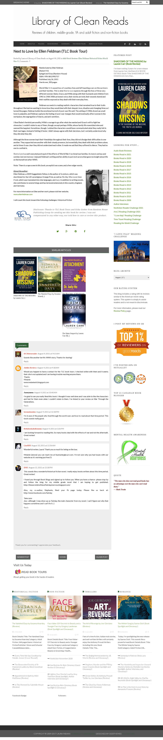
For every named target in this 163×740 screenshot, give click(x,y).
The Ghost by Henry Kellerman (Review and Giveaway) (96, 686)
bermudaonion (30, 412)
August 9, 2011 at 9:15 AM (49, 353)
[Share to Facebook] (85, 231)
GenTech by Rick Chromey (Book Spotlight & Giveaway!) (62, 686)
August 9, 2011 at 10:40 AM (45, 392)
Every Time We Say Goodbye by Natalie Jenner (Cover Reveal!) (26, 656)
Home (22, 44)
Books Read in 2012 (122, 189)
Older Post (102, 557)
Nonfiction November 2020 (61, 658)
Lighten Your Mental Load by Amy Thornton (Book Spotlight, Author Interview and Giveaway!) (62, 676)
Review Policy (120, 311)
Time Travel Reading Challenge (127, 219)
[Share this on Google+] (67, 231)
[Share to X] (58, 231)
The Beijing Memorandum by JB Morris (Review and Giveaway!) (97, 656)
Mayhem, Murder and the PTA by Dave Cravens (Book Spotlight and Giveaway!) (97, 666)
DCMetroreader (30, 354)
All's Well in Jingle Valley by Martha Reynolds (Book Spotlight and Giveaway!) (134, 679)
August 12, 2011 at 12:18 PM (41, 467)
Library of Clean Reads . (83, 733)
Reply (26, 361)
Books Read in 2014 (122, 181)
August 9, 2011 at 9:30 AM (48, 367)
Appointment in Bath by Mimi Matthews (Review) (25, 677)
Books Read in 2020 (122, 158)
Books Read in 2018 (122, 166)
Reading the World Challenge (126, 223)
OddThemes (128, 733)
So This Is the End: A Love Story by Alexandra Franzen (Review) (133, 688)
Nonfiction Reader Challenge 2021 (128, 208)
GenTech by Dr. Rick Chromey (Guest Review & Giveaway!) (63, 666)
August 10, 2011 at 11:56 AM (43, 445)
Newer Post (23, 557)
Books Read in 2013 (122, 185)
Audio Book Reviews (122, 151)
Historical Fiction (96, 58)
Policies (41, 44)
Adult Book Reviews (70, 58)
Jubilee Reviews (30, 368)
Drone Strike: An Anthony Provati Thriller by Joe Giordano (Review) (97, 677)
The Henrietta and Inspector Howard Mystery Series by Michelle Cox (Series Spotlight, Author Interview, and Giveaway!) (134, 667)
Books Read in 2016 (122, 177)
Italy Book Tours (79, 44)
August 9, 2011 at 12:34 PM (47, 412)
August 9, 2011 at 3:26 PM (53, 428)
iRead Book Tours (95, 44)
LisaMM (27, 446)
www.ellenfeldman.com (23, 194)
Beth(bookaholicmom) (33, 429)
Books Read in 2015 (122, 174)
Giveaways (65, 44)
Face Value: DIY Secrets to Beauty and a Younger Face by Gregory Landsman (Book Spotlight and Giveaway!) (63, 626)
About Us (31, 44)
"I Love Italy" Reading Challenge (127, 216)
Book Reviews (52, 44)
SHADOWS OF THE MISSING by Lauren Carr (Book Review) (67, 3)
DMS (26, 468)
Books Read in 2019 (122, 162)
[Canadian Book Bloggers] (126, 425)
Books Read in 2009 (122, 200)
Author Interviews (121, 204)
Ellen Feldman (83, 58)
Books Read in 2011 (122, 193)
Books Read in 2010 (122, 197)
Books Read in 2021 (122, 155)
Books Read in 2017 (122, 170)
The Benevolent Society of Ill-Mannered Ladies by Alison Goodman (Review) (27, 666)
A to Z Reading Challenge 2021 (127, 212)
